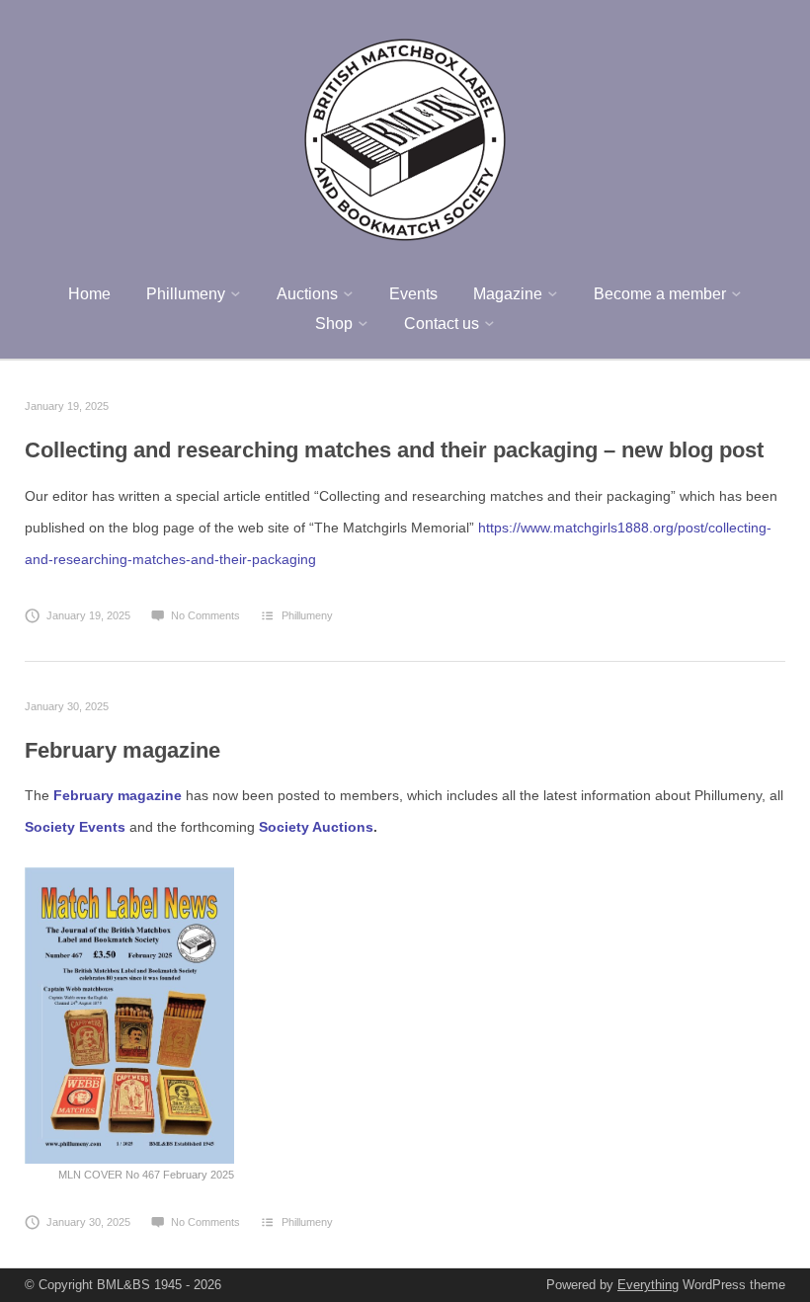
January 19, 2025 (67, 406)
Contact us (441, 323)
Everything (648, 1284)
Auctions (307, 293)
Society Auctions (316, 827)
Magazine (507, 293)
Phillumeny (185, 293)
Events (413, 293)
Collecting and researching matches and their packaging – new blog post (394, 450)
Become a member (660, 293)
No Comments (205, 615)
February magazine (122, 750)
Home (89, 293)
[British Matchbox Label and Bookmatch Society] (405, 137)
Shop (334, 323)
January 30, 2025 (67, 706)
